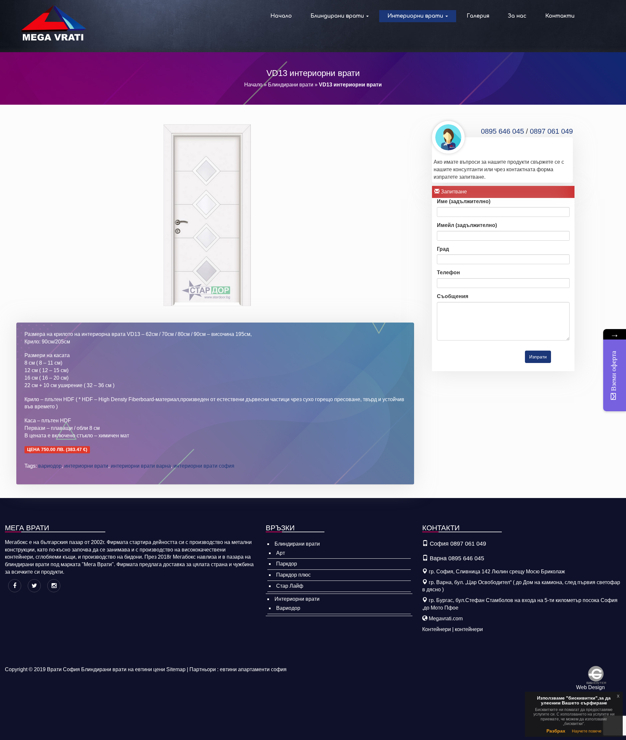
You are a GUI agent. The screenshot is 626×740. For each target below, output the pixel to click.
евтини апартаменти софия (253, 669)
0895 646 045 (502, 131)
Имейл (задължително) (467, 225)
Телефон (448, 272)
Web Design (590, 687)
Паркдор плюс (293, 575)
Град (443, 249)
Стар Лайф (289, 586)
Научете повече (587, 731)
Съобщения (452, 296)
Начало (281, 16)
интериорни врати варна (141, 466)
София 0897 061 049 (458, 543)
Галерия (478, 16)
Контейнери (436, 629)
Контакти (559, 16)
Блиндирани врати (337, 16)
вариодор (50, 466)
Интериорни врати (416, 16)
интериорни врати (86, 466)
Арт (280, 553)
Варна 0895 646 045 (457, 558)
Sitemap (176, 669)
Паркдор (286, 563)
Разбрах (555, 730)
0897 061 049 (551, 131)
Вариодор (288, 608)
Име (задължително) (463, 201)
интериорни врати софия (203, 466)
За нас (517, 16)
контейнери (469, 629)
